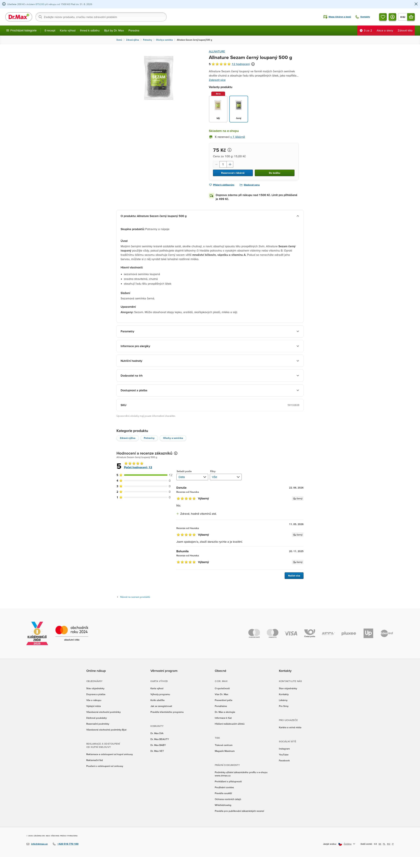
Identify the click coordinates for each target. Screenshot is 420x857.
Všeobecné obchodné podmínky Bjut (106, 729)
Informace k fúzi (223, 717)
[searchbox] (101, 16)
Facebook (284, 760)
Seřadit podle (184, 471)
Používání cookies (224, 787)
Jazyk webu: (329, 843)
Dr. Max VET (157, 751)
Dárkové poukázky (96, 717)
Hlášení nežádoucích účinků (229, 723)
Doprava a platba (95, 694)
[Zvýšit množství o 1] (230, 164)
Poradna (133, 30)
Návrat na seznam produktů (135, 596)
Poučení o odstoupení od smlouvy (104, 766)
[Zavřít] (416, 4)
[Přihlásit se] (392, 17)
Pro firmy (283, 706)
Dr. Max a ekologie (225, 712)
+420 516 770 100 (67, 843)
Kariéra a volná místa (290, 727)
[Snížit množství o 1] (216, 164)
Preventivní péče (223, 700)
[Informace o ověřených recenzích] (253, 64)
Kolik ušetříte (157, 700)
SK (379, 844)
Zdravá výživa (127, 438)
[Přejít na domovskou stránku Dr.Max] (18, 16)
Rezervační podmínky (97, 723)
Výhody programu (160, 694)
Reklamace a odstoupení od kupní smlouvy (109, 754)
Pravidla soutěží (223, 793)
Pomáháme (221, 706)
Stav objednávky (95, 688)
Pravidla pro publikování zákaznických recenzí (239, 810)
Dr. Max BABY (158, 745)
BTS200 (40, 4)
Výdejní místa (93, 706)
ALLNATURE (217, 51)
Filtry (213, 471)
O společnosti (222, 688)
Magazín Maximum (225, 751)
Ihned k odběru (90, 30)
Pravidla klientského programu (167, 712)
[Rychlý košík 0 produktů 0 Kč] (411, 17)
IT (393, 844)
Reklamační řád (94, 760)
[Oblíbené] (383, 17)
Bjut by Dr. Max (114, 30)
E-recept (50, 30)
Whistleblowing (223, 805)
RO (388, 844)
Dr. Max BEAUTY (159, 739)
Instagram (284, 748)
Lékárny (283, 700)
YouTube (283, 754)
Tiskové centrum (223, 745)
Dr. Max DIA (156, 733)
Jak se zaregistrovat (161, 706)
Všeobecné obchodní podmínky (103, 712)
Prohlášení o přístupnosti (228, 781)
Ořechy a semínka (173, 438)
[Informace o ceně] (229, 150)
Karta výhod (67, 30)
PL (384, 844)
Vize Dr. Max (221, 694)
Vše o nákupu (93, 700)
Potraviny (149, 438)
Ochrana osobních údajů (228, 799)
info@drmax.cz (39, 843)
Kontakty (284, 694)
